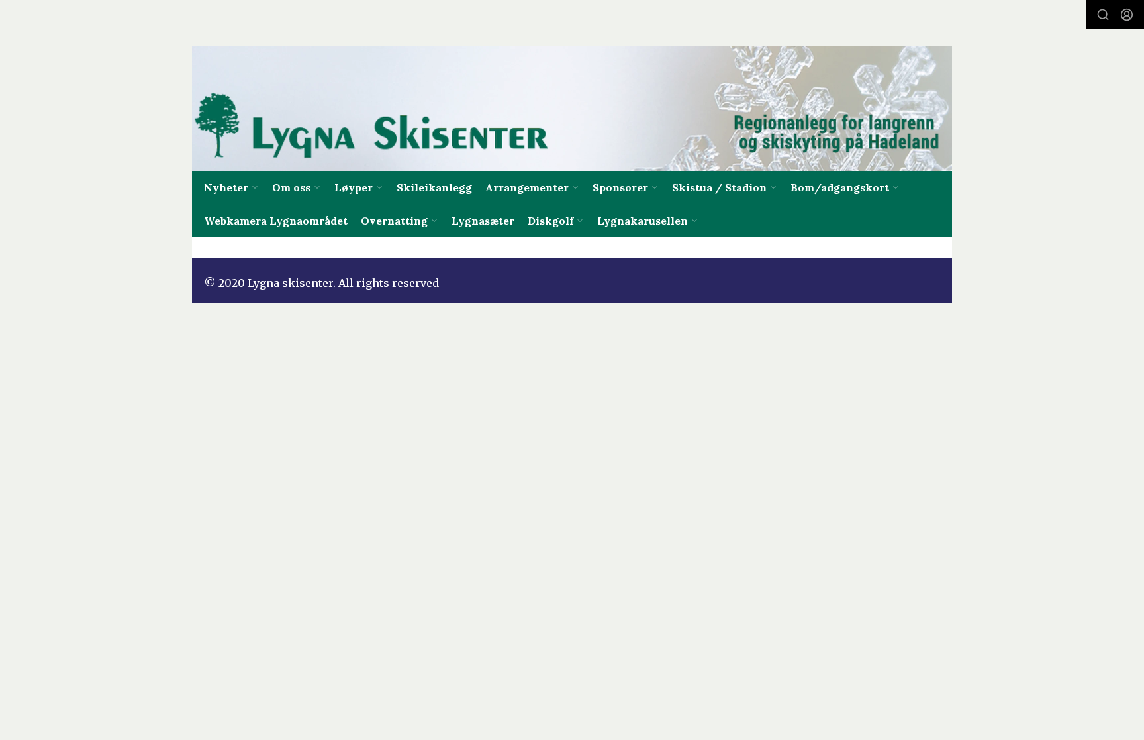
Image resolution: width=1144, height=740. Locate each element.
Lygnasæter (483, 220)
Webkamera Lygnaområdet (276, 220)
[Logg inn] (1127, 14)
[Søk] (1103, 14)
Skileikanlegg (434, 187)
